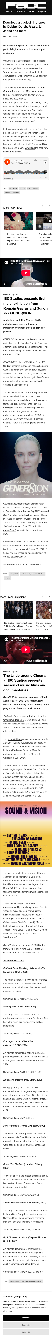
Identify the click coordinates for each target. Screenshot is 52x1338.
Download (30, 147)
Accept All (26, 1317)
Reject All (26, 1332)
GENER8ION (13, 574)
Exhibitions (20, 11)
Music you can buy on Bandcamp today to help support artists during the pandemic (18, 239)
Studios (9, 11)
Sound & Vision (15, 738)
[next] (48, 206)
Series (31, 11)
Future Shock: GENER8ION (29, 564)
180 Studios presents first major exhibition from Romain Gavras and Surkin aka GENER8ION (18, 625)
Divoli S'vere (32, 188)
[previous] (43, 206)
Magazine (42, 11)
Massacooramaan (12, 192)
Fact (16, 36)
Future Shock (9, 530)
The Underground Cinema (31, 1281)
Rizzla (22, 188)
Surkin (7, 578)
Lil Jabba (13, 188)
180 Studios (12, 556)
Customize (26, 1325)
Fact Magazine (26, 5)
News (5, 36)
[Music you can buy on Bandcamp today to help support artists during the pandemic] (18, 221)
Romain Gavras (27, 574)
